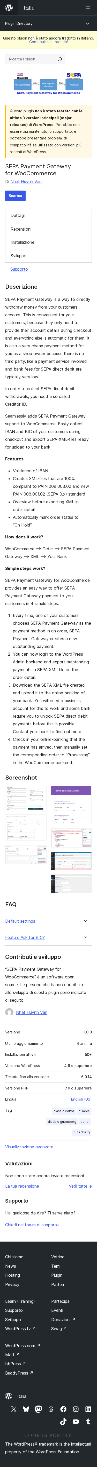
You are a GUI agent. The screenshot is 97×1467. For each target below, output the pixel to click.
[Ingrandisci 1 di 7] (39, 793)
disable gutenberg (62, 1122)
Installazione (22, 242)
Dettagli (18, 215)
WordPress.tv (20, 1328)
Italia (21, 1396)
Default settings (20, 921)
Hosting (12, 1275)
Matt (12, 1354)
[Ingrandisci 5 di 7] (84, 835)
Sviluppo (18, 255)
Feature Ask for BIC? (25, 937)
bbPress (15, 1363)
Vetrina (57, 1256)
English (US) (81, 1099)
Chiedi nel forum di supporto (32, 1224)
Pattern (58, 1284)
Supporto (19, 269)
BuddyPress (19, 1373)
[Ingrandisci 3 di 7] (39, 851)
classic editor (64, 1111)
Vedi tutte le (80, 1186)
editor (85, 1122)
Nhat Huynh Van (26, 181)
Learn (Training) (20, 1301)
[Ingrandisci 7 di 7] (84, 881)
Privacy (12, 1284)
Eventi (57, 1310)
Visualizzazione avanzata (29, 1146)
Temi (55, 1266)
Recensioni (21, 229)
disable (84, 1111)
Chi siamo (14, 1256)
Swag (59, 1328)
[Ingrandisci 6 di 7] (84, 858)
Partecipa (60, 1301)
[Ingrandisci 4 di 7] (84, 793)
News (10, 1266)
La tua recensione (22, 1186)
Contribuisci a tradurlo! (48, 42)
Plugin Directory (19, 23)
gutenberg (81, 1132)
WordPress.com (22, 1345)
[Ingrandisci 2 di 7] (39, 821)
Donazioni (63, 1319)
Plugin (56, 1275)
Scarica (15, 195)
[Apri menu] (88, 7)
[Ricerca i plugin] (60, 59)
